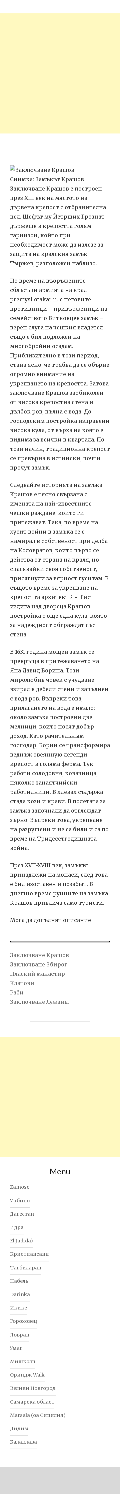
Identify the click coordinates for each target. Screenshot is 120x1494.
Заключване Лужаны (39, 1001)
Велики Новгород (33, 1388)
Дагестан (22, 1214)
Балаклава (23, 1442)
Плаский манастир (37, 973)
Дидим (19, 1429)
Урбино (20, 1201)
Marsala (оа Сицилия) (38, 1415)
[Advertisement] (60, 73)
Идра (17, 1227)
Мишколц (22, 1362)
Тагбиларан (25, 1268)
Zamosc (19, 1187)
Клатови (22, 983)
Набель (19, 1281)
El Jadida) (21, 1241)
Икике (18, 1308)
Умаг (16, 1348)
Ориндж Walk (27, 1375)
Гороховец (23, 1321)
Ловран (19, 1335)
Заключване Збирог (38, 964)
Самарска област (32, 1402)
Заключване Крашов (39, 955)
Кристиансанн (29, 1254)
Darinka (20, 1294)
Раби (17, 992)
